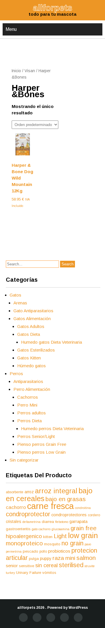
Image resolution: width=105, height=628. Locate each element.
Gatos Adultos (30, 326)
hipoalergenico (24, 536)
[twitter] (37, 617)
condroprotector (28, 514)
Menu (11, 29)
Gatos (15, 294)
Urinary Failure (28, 572)
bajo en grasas (66, 499)
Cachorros (27, 397)
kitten (47, 537)
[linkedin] (50, 617)
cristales (13, 521)
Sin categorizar (24, 459)
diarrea (48, 521)
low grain (83, 535)
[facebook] (23, 617)
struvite (90, 566)
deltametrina (31, 522)
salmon (86, 557)
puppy (45, 558)
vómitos (49, 572)
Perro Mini (27, 404)
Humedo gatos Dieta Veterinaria (51, 342)
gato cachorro (41, 529)
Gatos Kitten (29, 357)
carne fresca (50, 506)
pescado (30, 551)
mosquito (52, 544)
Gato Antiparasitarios (33, 310)
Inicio (16, 71)
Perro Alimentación (31, 389)
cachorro (16, 507)
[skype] (78, 617)
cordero (94, 515)
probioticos (59, 551)
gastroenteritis (18, 529)
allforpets (26, 608)
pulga (34, 558)
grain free (84, 528)
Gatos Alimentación (32, 318)
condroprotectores (69, 514)
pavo (88, 544)
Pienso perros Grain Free (41, 444)
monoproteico (24, 543)
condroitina (83, 508)
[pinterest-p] (64, 617)
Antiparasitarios (28, 381)
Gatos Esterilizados (36, 349)
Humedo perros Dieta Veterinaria (52, 428)
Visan (29, 71)
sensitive (26, 566)
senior (12, 565)
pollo (43, 551)
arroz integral (56, 491)
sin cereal (46, 565)
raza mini (63, 558)
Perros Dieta (29, 420)
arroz (29, 491)
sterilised (71, 565)
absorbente (14, 492)
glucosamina (60, 529)
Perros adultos (31, 412)
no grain (72, 543)
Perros (16, 373)
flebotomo (61, 522)
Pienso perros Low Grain (41, 452)
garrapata (78, 521)
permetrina (14, 551)
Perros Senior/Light (36, 436)
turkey (10, 572)
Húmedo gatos (31, 365)
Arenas (20, 302)
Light (60, 536)
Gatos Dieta (28, 334)
